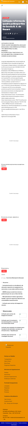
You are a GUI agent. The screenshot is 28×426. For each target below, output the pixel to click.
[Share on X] (8, 33)
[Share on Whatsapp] (13, 33)
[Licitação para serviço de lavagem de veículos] (23, 315)
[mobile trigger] (26, 2)
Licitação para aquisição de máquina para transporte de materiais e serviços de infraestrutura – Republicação (12, 329)
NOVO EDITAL (6, 268)
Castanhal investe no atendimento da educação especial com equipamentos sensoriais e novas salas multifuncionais (12, 287)
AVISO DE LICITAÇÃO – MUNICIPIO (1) (11, 217)
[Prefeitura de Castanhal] (8, 1)
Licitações (5, 17)
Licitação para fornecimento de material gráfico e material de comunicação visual (9, 322)
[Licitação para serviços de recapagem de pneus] (23, 336)
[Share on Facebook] (6, 33)
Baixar (4, 168)
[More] (17, 33)
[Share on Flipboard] (10, 33)
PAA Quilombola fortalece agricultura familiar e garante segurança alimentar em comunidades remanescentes (13, 298)
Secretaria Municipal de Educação (15, 277)
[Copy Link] (15, 33)
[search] (17, 2)
